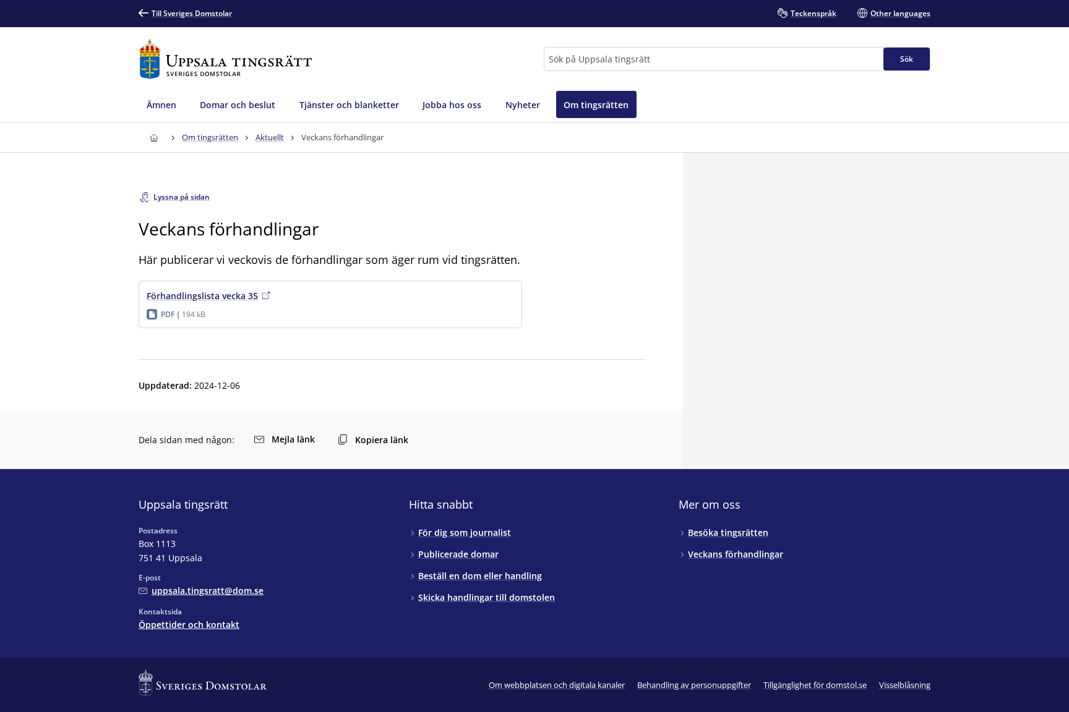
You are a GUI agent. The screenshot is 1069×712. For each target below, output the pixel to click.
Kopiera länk (381, 440)
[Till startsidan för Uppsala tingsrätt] (225, 59)
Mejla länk (293, 439)
